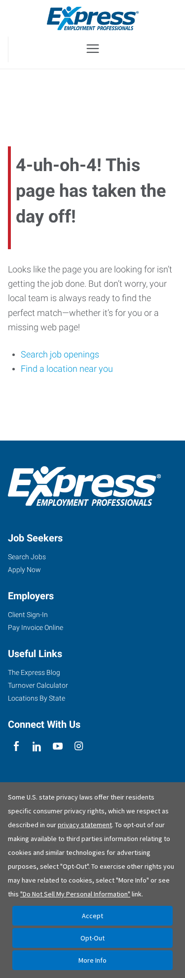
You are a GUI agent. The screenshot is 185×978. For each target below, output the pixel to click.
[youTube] (58, 746)
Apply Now (24, 570)
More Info (92, 960)
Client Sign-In (28, 615)
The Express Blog (34, 672)
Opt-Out (92, 938)
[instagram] (79, 746)
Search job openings (60, 354)
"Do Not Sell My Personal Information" (75, 893)
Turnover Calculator (38, 685)
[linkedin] (37, 746)
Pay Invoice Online (35, 627)
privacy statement (85, 824)
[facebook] (16, 746)
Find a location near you (67, 368)
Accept (92, 915)
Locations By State (36, 698)
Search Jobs (27, 557)
